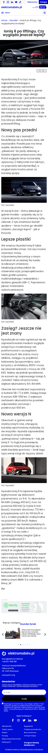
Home (4, 20)
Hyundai (13, 20)
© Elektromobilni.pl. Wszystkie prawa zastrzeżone (24, 749)
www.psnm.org (8, 675)
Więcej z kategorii (11, 622)
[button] (44, 13)
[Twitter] (24, 720)
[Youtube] (35, 720)
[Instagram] (18, 720)
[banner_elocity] (24, 612)
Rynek (33, 624)
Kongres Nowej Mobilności (31, 743)
